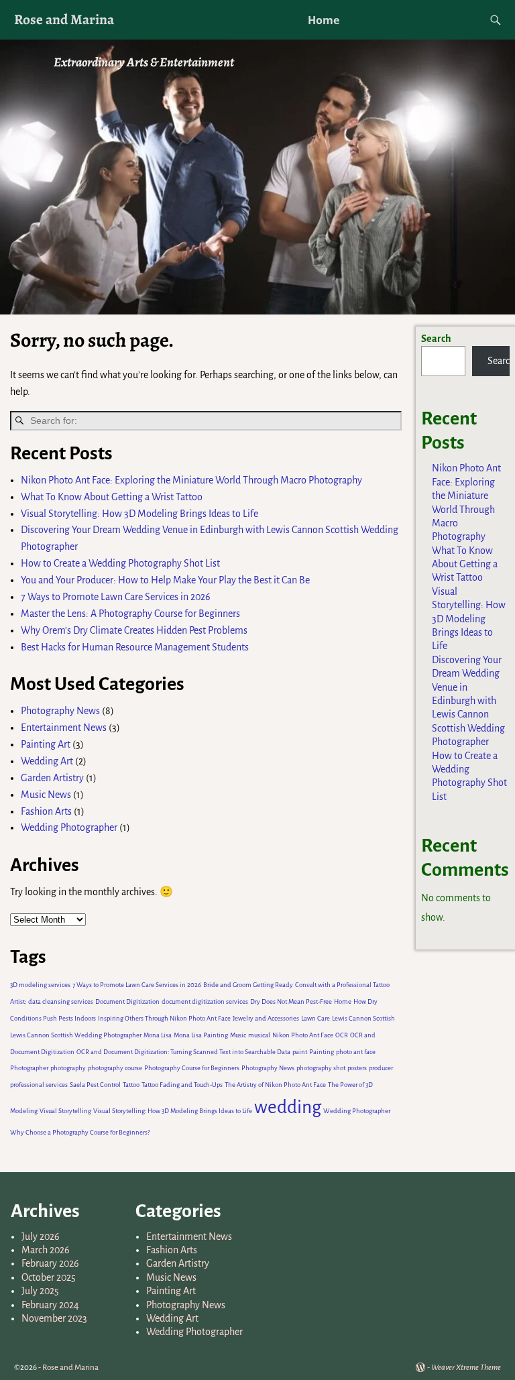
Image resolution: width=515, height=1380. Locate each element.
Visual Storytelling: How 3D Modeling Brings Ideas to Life (139, 513)
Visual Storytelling (65, 1110)
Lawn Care (315, 1018)
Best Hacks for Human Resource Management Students (135, 647)
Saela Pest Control (95, 1084)
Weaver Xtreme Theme (466, 1367)
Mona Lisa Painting (201, 1035)
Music (238, 1035)
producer (381, 1068)
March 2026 (45, 1250)
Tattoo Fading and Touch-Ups (182, 1084)
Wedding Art (47, 761)
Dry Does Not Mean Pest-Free (291, 1001)
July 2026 (40, 1236)
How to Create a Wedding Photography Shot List (120, 563)
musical (259, 1035)
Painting (321, 1051)
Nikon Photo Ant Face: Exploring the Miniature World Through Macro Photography (191, 480)
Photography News (60, 710)
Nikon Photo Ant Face (302, 1035)
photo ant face (356, 1051)
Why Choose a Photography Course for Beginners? (80, 1132)
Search (436, 338)
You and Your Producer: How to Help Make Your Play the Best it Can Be (165, 580)
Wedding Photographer (69, 827)
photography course (115, 1068)
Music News (46, 794)
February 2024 (50, 1305)
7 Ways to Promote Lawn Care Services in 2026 (117, 596)
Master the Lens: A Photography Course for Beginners (130, 613)
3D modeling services (40, 984)
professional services (39, 1084)
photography (68, 1068)
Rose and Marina (64, 19)
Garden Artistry (52, 777)
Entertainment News (64, 727)
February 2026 (50, 1263)
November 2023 (54, 1318)
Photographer (29, 1068)
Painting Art (45, 744)
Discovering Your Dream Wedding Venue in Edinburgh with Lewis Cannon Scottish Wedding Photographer (468, 700)
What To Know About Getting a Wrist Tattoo (112, 497)
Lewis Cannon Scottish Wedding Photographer (75, 1035)
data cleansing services (60, 1001)
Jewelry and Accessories (266, 1018)
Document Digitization (127, 1001)
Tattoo (131, 1084)
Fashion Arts (46, 811)
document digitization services (205, 1001)
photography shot (320, 1068)
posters (357, 1068)
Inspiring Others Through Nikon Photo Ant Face (164, 1018)
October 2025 (48, 1277)
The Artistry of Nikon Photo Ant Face (275, 1084)
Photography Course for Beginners (191, 1068)
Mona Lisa (158, 1035)
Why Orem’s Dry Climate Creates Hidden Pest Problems (134, 630)
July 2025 (40, 1290)
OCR (341, 1035)
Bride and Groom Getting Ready (248, 984)
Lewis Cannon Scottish (363, 1018)
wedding (287, 1107)
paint (299, 1051)
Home (323, 20)
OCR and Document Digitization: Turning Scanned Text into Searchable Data (183, 1051)
